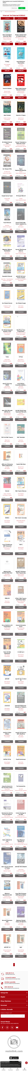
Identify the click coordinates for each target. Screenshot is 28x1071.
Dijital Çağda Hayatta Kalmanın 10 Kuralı (20, 89)
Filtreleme (21, 18)
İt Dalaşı (7, 61)
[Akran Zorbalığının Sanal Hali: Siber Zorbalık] (7, 26)
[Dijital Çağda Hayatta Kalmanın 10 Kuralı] (21, 80)
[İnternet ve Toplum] (21, 107)
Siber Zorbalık (7, 115)
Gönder (22, 1016)
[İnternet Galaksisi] (7, 80)
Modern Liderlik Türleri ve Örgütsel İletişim (20, 35)
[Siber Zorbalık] (7, 107)
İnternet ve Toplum (21, 115)
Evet (22, 8)
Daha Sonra (14, 8)
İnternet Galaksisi (7, 88)
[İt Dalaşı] (7, 53)
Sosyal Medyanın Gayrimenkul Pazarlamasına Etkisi (21, 62)
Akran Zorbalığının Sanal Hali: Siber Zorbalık (7, 35)
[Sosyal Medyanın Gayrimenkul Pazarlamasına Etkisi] (21, 53)
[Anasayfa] (2, 11)
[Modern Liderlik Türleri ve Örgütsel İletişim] (21, 26)
